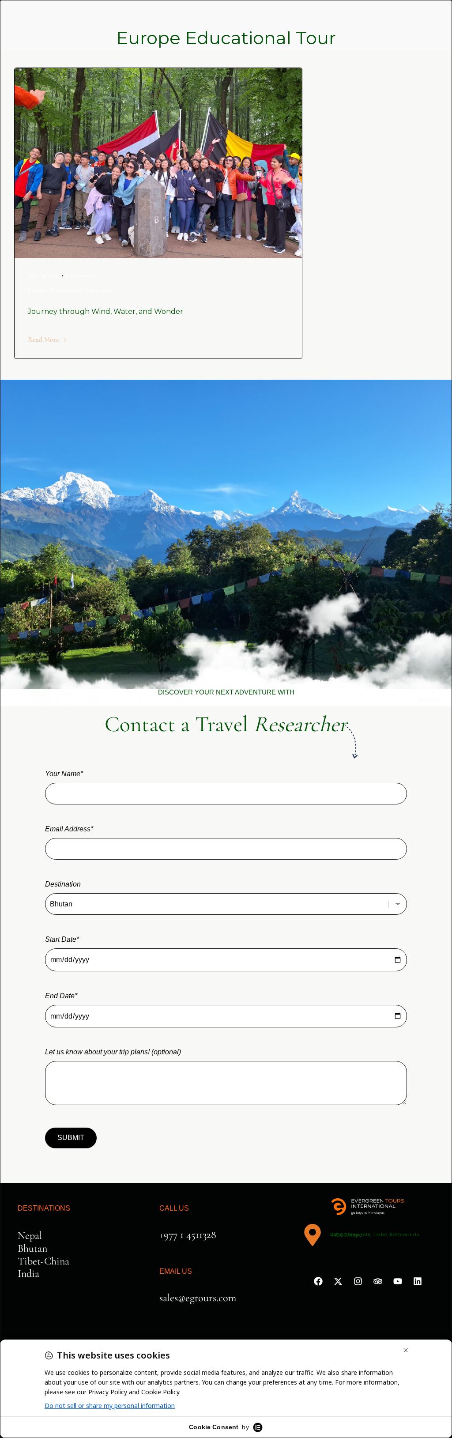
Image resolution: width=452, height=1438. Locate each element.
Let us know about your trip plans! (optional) (113, 1052)
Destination (63, 884)
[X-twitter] (338, 1281)
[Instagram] (358, 1281)
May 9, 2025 (44, 275)
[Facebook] (318, 1281)
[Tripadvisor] (378, 1281)
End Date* (61, 996)
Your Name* (64, 774)
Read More (43, 339)
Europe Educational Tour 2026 (70, 290)
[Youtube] (398, 1281)
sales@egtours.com (197, 1297)
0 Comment (81, 275)
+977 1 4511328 (187, 1234)
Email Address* (69, 829)
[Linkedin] (417, 1281)
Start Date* (62, 939)
